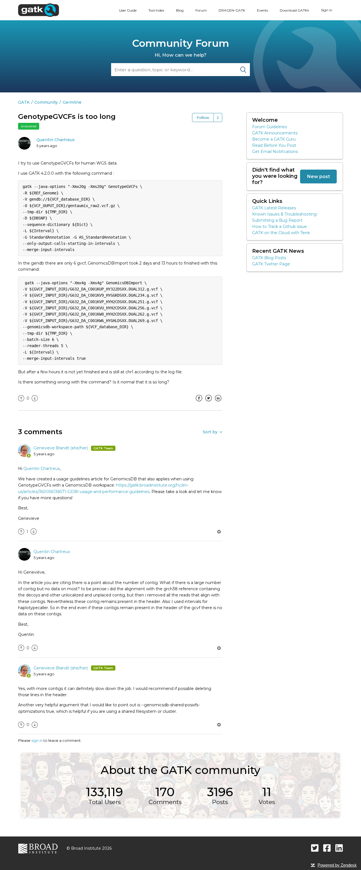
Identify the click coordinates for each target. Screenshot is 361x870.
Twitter (208, 402)
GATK (24, 102)
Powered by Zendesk (337, 865)
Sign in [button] (326, 10)
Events (262, 10)
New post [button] (318, 176)
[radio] (21, 398)
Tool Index (156, 10)
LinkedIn (218, 402)
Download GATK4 (294, 10)
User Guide (128, 10)
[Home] (38, 9)
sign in (37, 740)
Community (46, 102)
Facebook (199, 402)
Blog (180, 10)
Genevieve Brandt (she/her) (61, 447)
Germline (72, 102)
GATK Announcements (275, 133)
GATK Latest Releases (274, 207)
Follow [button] (203, 117)
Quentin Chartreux (55, 139)
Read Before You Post (274, 145)
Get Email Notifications (275, 151)
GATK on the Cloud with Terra (281, 232)
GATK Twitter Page (271, 264)
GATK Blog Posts (269, 257)
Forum (201, 10)
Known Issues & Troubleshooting (284, 214)
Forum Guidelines (269, 126)
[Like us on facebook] (327, 848)
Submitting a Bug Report (277, 220)
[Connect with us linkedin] (339, 848)
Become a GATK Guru (274, 139)
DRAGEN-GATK (232, 10)
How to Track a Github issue (279, 226)
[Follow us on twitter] (315, 848)
